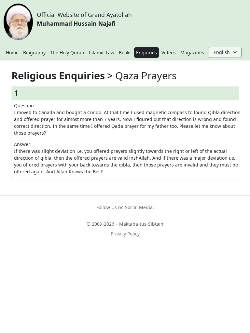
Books (125, 52)
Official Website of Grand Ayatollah (84, 19)
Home (12, 52)
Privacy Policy (125, 234)
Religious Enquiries (58, 75)
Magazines (192, 52)
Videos (168, 52)
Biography (34, 52)
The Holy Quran (67, 52)
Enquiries (146, 52)
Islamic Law (101, 52)
